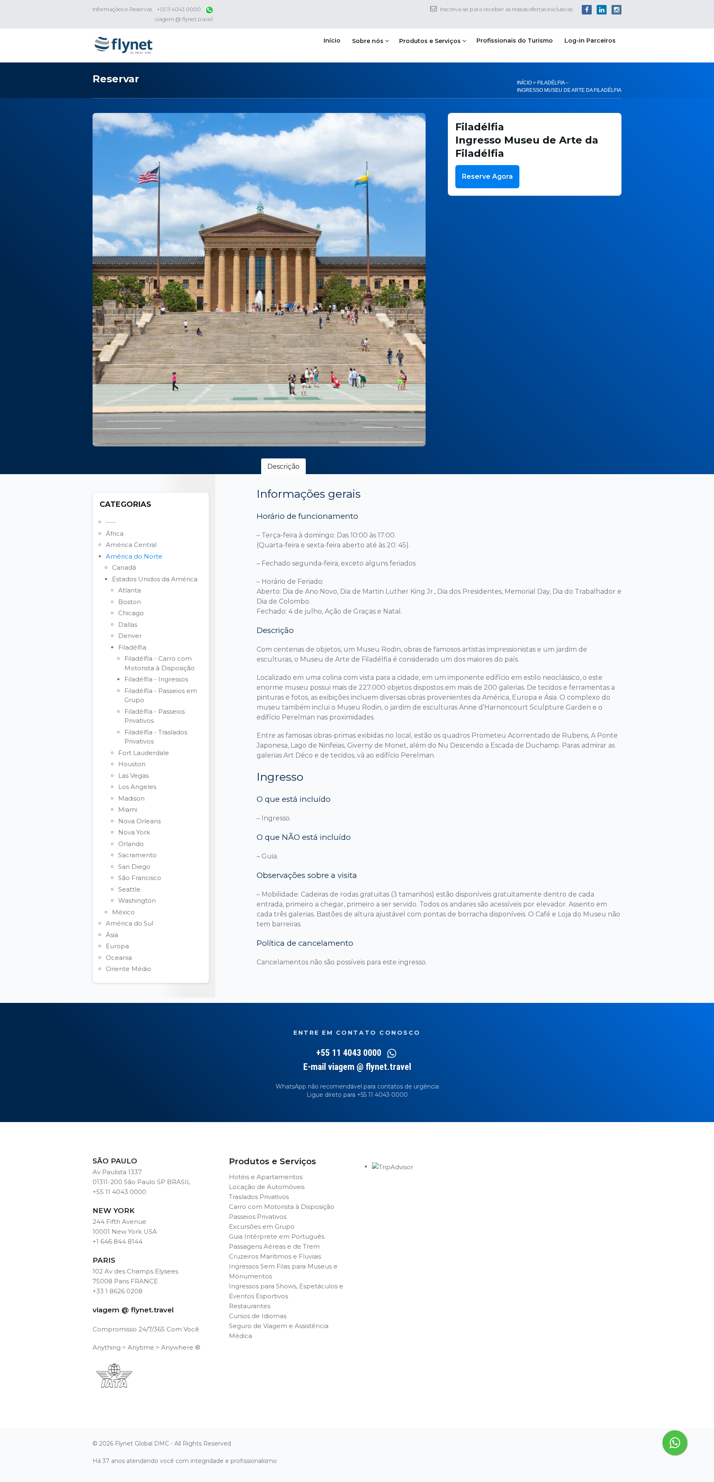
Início (332, 40)
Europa (117, 946)
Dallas (127, 624)
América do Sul (129, 923)
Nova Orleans (139, 821)
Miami (127, 809)
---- (111, 522)
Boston (129, 602)
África (115, 533)
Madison (131, 798)
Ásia (112, 935)
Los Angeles (137, 787)
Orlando (131, 844)
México (123, 912)
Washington (137, 900)
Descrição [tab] (283, 466)
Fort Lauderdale (143, 753)
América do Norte (134, 556)
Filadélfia (132, 647)
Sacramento (137, 855)
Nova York (134, 832)
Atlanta (129, 590)
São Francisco (139, 878)
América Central (131, 545)
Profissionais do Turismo (514, 40)
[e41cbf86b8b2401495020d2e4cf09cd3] (259, 279)
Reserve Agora (487, 176)
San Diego (134, 866)
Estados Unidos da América (155, 579)
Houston (131, 764)
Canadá (124, 567)
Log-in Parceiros (590, 40)
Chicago (131, 613)
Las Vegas (133, 775)
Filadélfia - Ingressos (156, 679)
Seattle (129, 889)
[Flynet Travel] (124, 45)
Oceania (119, 958)
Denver (130, 636)
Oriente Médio (128, 969)
